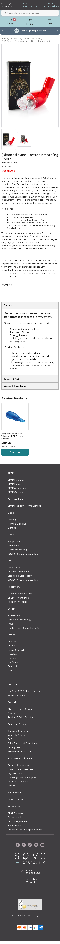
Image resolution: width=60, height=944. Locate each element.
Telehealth (13, 545)
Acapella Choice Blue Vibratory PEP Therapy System (13, 436)
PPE (10, 560)
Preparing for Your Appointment (25, 829)
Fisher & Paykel (16, 650)
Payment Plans (16, 499)
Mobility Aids (14, 615)
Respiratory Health (17, 821)
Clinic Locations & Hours (20, 709)
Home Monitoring (17, 549)
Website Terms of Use (19, 751)
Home (4, 38)
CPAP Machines (16, 480)
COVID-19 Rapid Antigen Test (23, 554)
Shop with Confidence (20, 758)
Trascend (12, 658)
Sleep (11, 512)
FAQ (10, 739)
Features (8, 305)
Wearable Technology (19, 619)
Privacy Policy (15, 747)
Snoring (12, 519)
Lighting (12, 527)
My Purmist (14, 662)
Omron (11, 670)
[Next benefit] (57, 31)
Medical (12, 534)
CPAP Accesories (17, 488)
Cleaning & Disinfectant (20, 576)
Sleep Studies (15, 541)
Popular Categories (18, 781)
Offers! (10, 22)
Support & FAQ (12, 379)
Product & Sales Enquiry (20, 717)
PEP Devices (7, 41)
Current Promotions (18, 765)
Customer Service (17, 724)
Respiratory (15, 38)
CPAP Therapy (15, 813)
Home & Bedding (17, 523)
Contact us (13, 702)
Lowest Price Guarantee (20, 769)
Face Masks (14, 567)
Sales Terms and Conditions (22, 743)
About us (12, 684)
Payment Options (17, 773)
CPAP (11, 473)
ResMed (12, 641)
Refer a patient (16, 799)
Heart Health (15, 825)
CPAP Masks (14, 484)
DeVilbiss (12, 654)
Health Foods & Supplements (23, 628)
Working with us (16, 695)
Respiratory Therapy (32, 38)
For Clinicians (15, 792)
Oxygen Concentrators (20, 593)
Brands (11, 634)
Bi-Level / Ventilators (18, 597)
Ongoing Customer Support (22, 777)
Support (12, 713)
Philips (11, 645)
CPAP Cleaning (16, 492)
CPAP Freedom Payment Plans (24, 506)
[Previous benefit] (3, 31)
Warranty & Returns (18, 735)
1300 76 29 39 (29, 6)
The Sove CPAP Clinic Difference (25, 691)
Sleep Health (15, 817)
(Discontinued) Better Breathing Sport (35, 41)
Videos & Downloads (15, 386)
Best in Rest (14, 666)
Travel (11, 623)
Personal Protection (18, 571)
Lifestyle (12, 608)
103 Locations (51, 6)
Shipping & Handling (18, 731)
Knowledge (14, 806)
